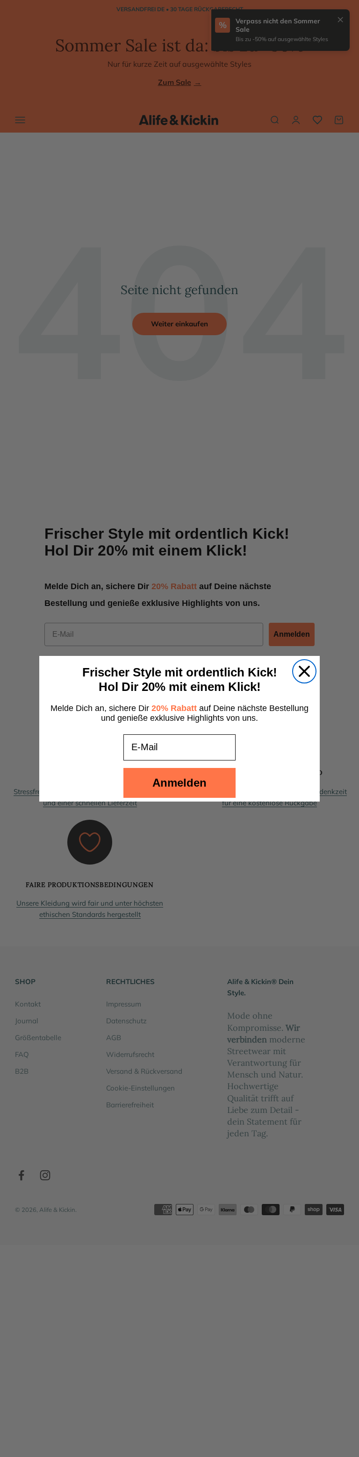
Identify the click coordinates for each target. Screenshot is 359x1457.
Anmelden (179, 782)
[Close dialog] (304, 671)
